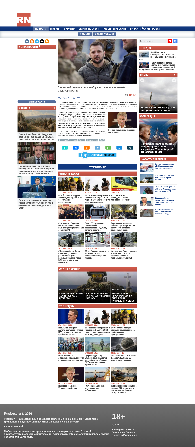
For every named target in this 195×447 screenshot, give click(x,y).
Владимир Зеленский (68, 140)
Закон (81, 140)
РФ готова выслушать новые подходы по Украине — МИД (164, 212)
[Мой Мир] (119, 147)
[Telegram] (97, 147)
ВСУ (102, 140)
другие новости (37, 102)
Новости (41, 28)
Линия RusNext (89, 28)
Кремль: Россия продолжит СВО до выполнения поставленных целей (123, 295)
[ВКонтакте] (75, 147)
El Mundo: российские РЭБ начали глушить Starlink (164, 177)
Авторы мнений (13, 426)
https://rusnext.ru (79, 434)
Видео (144, 74)
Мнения (55, 28)
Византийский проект (145, 28)
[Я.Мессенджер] (64, 147)
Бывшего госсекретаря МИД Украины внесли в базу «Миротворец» (165, 166)
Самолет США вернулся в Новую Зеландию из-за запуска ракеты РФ (165, 189)
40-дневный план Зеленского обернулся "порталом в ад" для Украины (164, 201)
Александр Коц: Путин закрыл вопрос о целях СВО (71, 294)
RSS (116, 424)
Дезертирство (92, 140)
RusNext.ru (12, 413)
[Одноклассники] (86, 147)
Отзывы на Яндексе (123, 432)
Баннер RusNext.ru (123, 429)
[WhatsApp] (108, 147)
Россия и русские (114, 28)
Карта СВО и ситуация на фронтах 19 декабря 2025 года (98, 294)
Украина (69, 28)
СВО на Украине (104, 34)
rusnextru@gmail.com (124, 435)
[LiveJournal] (130, 147)
